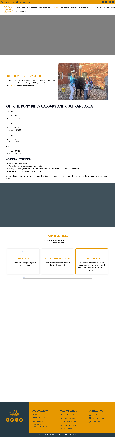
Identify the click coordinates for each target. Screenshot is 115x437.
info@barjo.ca (25, 2)
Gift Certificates (99, 7)
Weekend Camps (36, 7)
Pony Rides (55, 7)
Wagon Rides (65, 7)
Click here (12, 85)
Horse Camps (25, 7)
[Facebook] (103, 2)
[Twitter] (106, 2)
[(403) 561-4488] (2, 2)
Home (18, 7)
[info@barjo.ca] (17, 2)
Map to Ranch (21, 11)
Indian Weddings (86, 7)
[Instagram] (110, 2)
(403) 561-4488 (9, 2)
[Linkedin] (113, 2)
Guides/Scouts (75, 7)
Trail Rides (47, 7)
